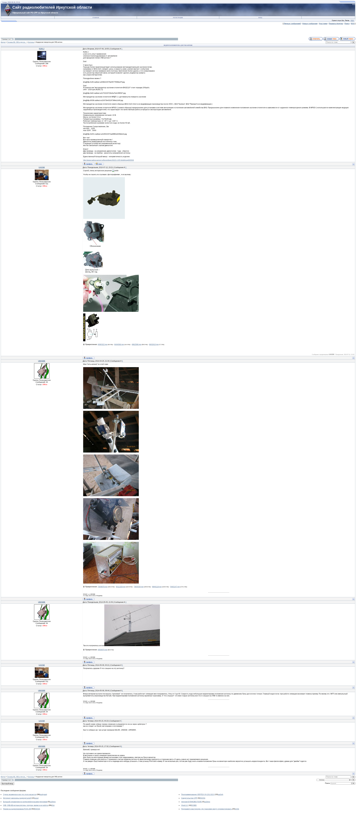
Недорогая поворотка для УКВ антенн (49, 42)
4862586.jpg (136, 344)
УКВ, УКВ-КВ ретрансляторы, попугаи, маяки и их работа (25, 805)
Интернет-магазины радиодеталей (17, 798)
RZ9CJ (41, 49)
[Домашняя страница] (99, 163)
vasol (36, 798)
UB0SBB (41, 361)
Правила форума (336, 24)
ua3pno (53, 802)
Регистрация (178, 17)
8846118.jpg (157, 587)
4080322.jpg (102, 344)
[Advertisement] (51, 31)
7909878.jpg (102, 587)
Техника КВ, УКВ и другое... (16, 42)
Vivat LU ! (184, 805)
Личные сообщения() (292, 24)
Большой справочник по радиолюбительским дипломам (25, 802)
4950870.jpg (102, 650)
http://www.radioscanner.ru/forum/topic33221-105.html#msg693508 (108, 160)
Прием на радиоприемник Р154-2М (17, 809)
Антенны (31, 42)
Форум (3, 42)
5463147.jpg (175, 587)
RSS (352, 20)
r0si (53, 805)
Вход (260, 17)
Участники (323, 24)
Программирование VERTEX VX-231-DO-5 (198, 794)
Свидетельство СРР (189, 798)
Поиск (346, 24)
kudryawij (43, 794)
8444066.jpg (119, 344)
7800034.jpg (139, 587)
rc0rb (237, 809)
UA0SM (42, 167)
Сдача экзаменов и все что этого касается (19, 794)
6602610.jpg (154, 344)
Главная (95, 17)
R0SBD (194, 805)
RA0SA (202, 798)
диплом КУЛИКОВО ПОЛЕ (191, 802)
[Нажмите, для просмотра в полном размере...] (111, 311)
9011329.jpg (120, 587)
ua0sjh (220, 794)
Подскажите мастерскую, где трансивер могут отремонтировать (206, 809)
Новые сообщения (309, 24)
